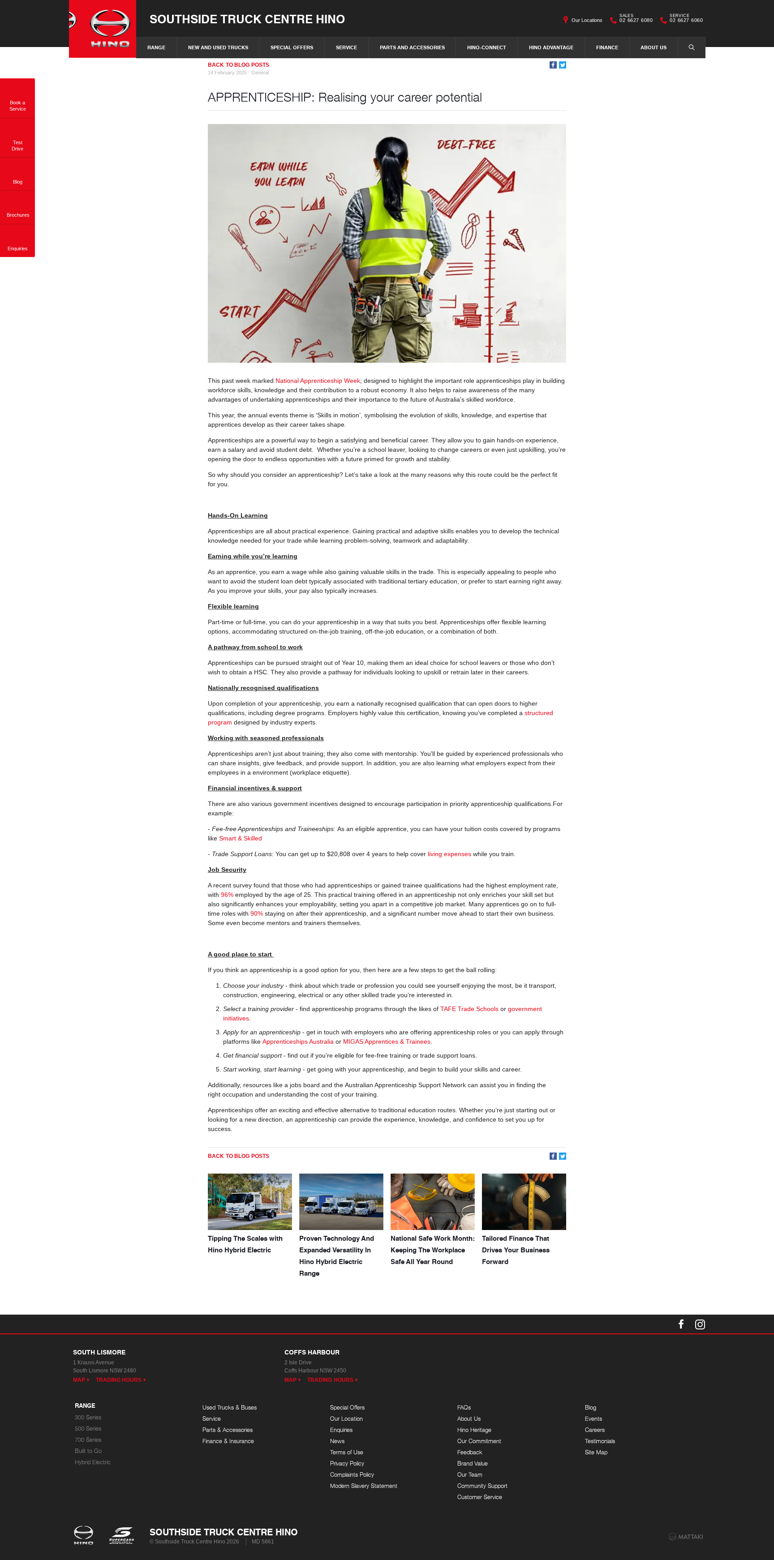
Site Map (596, 1452)
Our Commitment (479, 1441)
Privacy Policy (347, 1463)
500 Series (88, 1428)
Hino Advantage (551, 47)
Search (691, 47)
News (337, 1441)
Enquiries (341, 1430)
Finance (607, 47)
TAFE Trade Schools (469, 1008)
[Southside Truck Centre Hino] (102, 29)
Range (156, 47)
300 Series (88, 1417)
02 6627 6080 (636, 19)
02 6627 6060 (686, 19)
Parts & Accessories (227, 1430)
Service (346, 47)
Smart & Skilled (240, 838)
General (260, 72)
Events (593, 1418)
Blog (590, 1407)
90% (256, 913)
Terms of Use (346, 1452)
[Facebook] (553, 65)
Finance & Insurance (228, 1441)
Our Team (469, 1474)
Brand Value (472, 1463)
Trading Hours (119, 1380)
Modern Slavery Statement (363, 1486)
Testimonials (600, 1441)
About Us (653, 47)
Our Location (346, 1418)
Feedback (469, 1452)
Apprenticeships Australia (298, 1041)
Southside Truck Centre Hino (247, 19)
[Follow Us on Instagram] (700, 1324)
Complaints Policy (352, 1474)
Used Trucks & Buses (229, 1407)
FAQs (464, 1407)
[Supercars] (121, 1536)
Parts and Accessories (412, 47)
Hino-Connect (486, 47)
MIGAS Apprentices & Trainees (386, 1041)
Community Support (482, 1486)
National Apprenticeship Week (317, 380)
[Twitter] (562, 65)
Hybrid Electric (93, 1462)
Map (79, 1380)
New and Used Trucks (218, 47)
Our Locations (587, 20)
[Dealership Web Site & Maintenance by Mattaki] (685, 1537)
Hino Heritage (474, 1430)
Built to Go (88, 1451)
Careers (595, 1430)
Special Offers (292, 47)
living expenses (449, 853)
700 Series (88, 1439)
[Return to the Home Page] (85, 1536)
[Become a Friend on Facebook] (681, 1324)
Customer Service (479, 1497)
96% (227, 894)
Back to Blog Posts (238, 65)
